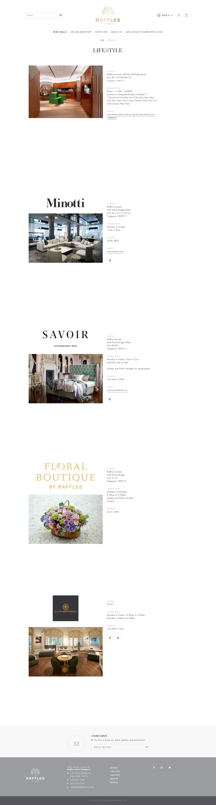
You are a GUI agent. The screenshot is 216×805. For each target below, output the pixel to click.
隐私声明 (114, 779)
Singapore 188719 (116, 216)
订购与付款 (115, 771)
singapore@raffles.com (82, 787)
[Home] (108, 15)
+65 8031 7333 (115, 629)
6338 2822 (113, 241)
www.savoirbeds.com (117, 390)
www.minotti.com (115, 252)
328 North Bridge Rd (80, 773)
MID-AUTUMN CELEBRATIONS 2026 (144, 32)
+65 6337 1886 (77, 780)
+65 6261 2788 (115, 380)
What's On (101, 32)
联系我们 (114, 768)
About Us (116, 32)
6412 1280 (113, 512)
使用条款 (114, 783)
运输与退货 (115, 775)
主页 (102, 40)
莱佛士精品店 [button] (60, 32)
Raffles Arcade (114, 207)
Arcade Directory (81, 32)
